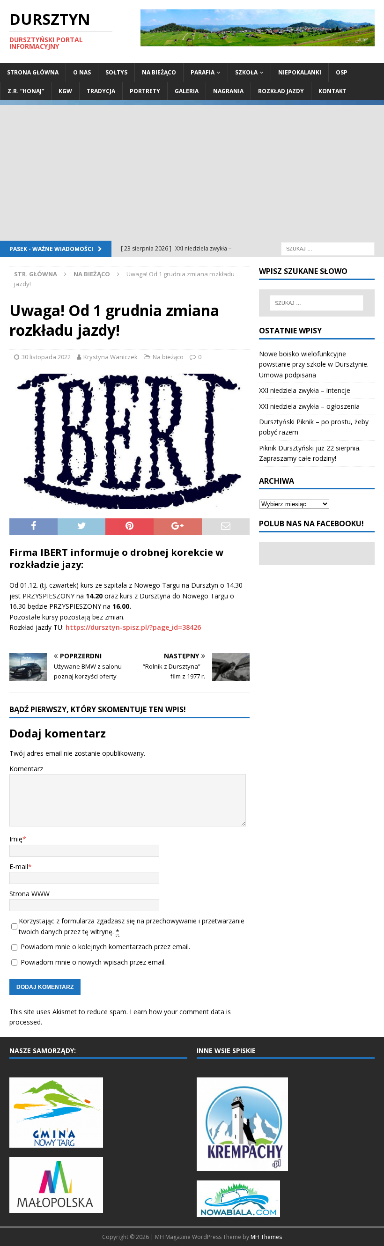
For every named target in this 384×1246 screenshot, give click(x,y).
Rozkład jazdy (281, 91)
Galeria (187, 91)
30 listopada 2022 (46, 357)
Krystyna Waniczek (110, 357)
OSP (341, 72)
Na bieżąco (159, 72)
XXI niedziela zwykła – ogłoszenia (309, 406)
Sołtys (116, 72)
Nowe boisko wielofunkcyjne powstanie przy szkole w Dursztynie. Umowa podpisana (314, 364)
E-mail (18, 866)
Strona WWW (29, 893)
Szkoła (246, 72)
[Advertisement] (192, 170)
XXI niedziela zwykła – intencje (304, 390)
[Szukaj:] (328, 247)
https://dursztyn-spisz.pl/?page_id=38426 (133, 627)
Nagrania (228, 91)
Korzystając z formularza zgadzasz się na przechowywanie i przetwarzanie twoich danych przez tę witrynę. (131, 926)
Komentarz (26, 768)
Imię (15, 838)
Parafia (202, 72)
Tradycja (101, 91)
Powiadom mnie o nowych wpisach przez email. (93, 962)
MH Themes (266, 1237)
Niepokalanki (299, 72)
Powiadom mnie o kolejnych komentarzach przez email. (105, 946)
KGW (65, 91)
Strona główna (33, 72)
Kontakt (332, 91)
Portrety (145, 91)
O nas (82, 72)
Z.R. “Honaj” (25, 91)
